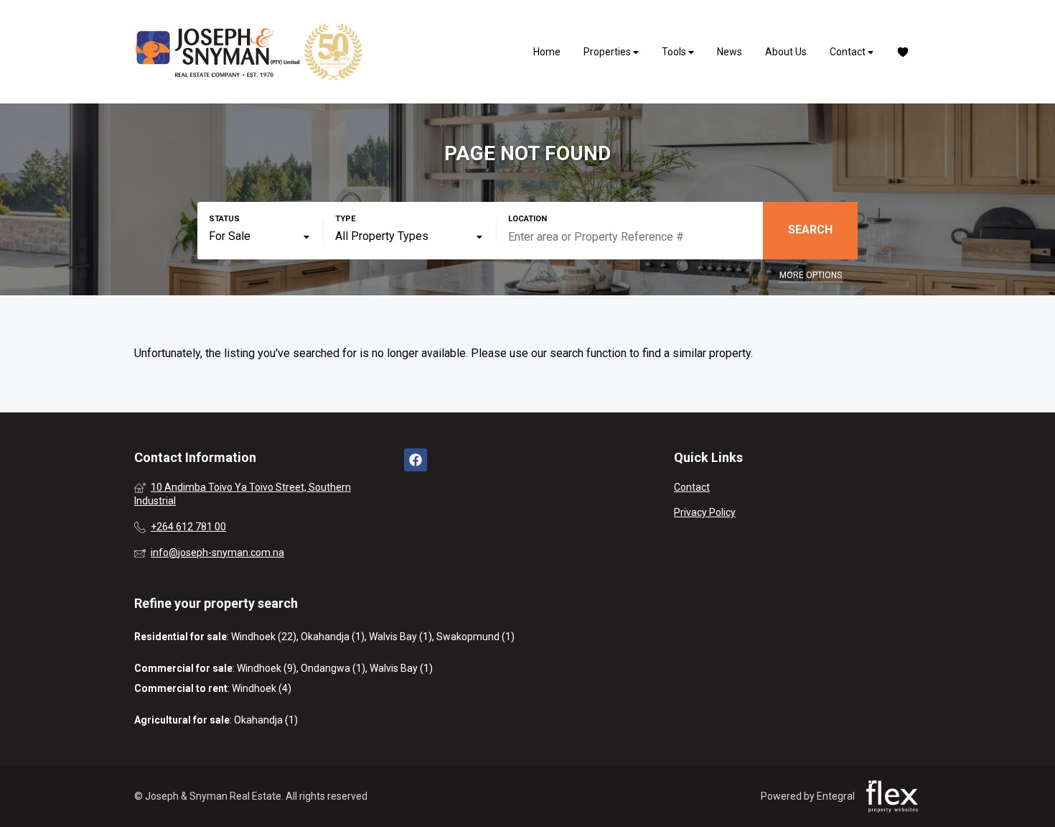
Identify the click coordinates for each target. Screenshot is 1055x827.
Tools (675, 51)
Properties (608, 51)
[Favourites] (903, 52)
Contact (849, 51)
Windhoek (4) (261, 688)
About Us (786, 51)
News (729, 51)
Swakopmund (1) (475, 636)
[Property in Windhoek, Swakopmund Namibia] (249, 52)
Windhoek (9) (266, 668)
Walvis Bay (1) (400, 636)
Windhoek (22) (263, 636)
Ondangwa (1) (333, 668)
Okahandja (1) (333, 636)
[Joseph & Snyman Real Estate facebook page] (415, 460)
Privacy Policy (705, 512)
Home (547, 51)
